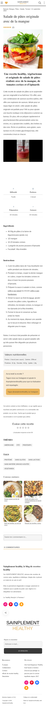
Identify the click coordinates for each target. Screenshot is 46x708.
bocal (31, 298)
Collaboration (6, 668)
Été (18, 445)
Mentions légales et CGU (9, 697)
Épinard (5, 9)
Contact (4, 670)
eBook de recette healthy (10, 673)
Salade (22, 9)
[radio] (18, 428)
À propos (5, 665)
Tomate (27, 9)
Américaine (9, 445)
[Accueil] (23, 3)
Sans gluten (20, 460)
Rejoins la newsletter (10, 640)
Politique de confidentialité (30, 697)
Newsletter (5, 676)
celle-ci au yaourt (14, 291)
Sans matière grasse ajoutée (16, 464)
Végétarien (9, 468)
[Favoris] (6, 3)
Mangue (11, 9)
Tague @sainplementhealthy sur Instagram (23, 392)
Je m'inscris (23, 651)
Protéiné (8, 460)
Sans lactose (34, 460)
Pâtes (17, 9)
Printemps (27, 445)
